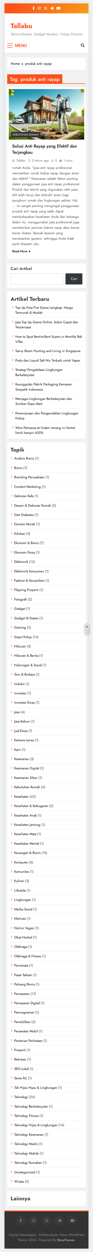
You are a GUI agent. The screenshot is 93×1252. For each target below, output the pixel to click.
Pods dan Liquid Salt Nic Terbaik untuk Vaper (47, 360)
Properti (20, 1050)
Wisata (19, 1181)
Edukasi (19, 533)
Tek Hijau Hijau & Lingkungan (35, 1087)
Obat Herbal (23, 937)
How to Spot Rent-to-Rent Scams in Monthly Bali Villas (48, 339)
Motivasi (20, 918)
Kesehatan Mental (26, 843)
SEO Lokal (21, 1068)
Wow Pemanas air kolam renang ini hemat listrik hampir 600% (45, 430)
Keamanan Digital (26, 768)
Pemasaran (22, 993)
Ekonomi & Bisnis (26, 542)
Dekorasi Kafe (24, 496)
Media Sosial (23, 909)
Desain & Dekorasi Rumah (32, 505)
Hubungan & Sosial (28, 665)
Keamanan (21, 758)
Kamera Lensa (24, 740)
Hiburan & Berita (26, 655)
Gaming (20, 627)
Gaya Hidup (23, 637)
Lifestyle (20, 890)
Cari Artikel (21, 269)
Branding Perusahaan (29, 477)
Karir (17, 749)
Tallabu (21, 26)
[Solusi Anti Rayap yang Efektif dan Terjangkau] (46, 114)
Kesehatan (21, 796)
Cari (74, 278)
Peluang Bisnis (24, 984)
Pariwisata (21, 965)
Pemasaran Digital (27, 1003)
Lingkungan (22, 899)
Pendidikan (22, 1021)
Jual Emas (21, 730)
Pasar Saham (23, 974)
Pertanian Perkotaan (28, 1040)
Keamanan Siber (25, 777)
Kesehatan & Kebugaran (31, 805)
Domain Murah (24, 524)
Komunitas (21, 871)
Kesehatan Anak (25, 815)
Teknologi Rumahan (28, 1162)
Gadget (19, 608)
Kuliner (19, 880)
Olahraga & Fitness (27, 956)
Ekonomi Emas (24, 552)
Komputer (21, 862)
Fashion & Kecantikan (29, 580)
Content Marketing (27, 486)
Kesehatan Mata (25, 833)
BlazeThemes (65, 1240)
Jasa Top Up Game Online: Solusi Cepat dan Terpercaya (46, 325)
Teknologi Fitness (26, 1115)
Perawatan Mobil (26, 1031)
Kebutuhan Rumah (26, 135)
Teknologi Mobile (26, 1153)
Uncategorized (24, 1172)
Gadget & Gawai (26, 618)
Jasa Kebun (22, 721)
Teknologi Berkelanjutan (31, 1106)
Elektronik (21, 561)
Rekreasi (20, 1059)
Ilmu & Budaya (24, 674)
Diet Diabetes (24, 514)
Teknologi (21, 1096)
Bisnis (18, 467)
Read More (20, 251)
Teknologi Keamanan (29, 1134)
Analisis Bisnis (24, 458)
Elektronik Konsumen (29, 571)
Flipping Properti (26, 589)
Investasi (20, 693)
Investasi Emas (24, 702)
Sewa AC (20, 1078)
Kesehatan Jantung (27, 824)
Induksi (19, 683)
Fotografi (20, 599)
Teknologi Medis (26, 1143)
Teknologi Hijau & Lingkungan (36, 1125)
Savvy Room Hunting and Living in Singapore (48, 350)
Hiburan (20, 646)
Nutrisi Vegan (24, 928)
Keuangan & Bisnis (27, 852)
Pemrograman (24, 1012)
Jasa (17, 712)
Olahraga (20, 946)
